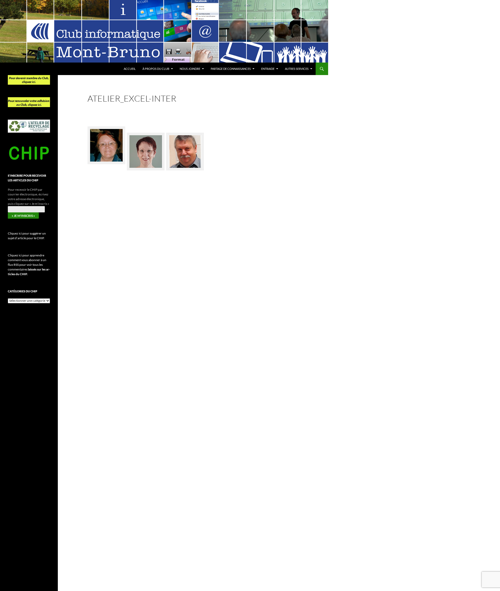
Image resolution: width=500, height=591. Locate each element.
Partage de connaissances (231, 68)
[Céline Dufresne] (106, 142)
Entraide (267, 68)
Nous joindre (190, 68)
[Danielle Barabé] (146, 148)
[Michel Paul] (185, 148)
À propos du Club (155, 68)
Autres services (297, 68)
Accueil (130, 68)
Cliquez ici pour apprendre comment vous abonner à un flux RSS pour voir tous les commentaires (29, 264)
